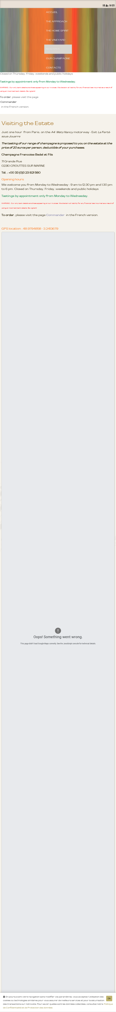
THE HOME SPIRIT (57, 30)
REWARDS (53, 49)
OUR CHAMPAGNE (58, 58)
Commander (8, 101)
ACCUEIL (52, 12)
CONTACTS (53, 67)
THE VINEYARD (55, 39)
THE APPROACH (56, 21)
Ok (109, 998)
